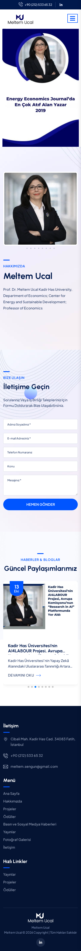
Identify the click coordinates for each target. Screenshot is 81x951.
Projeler (9, 809)
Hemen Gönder (40, 504)
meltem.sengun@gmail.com (34, 766)
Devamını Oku (21, 675)
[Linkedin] (61, 5)
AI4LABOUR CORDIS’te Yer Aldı (39, 645)
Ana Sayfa (11, 793)
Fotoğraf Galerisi (17, 839)
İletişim (9, 847)
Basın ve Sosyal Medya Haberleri (29, 824)
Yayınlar (9, 832)
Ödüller (9, 816)
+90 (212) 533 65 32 (38, 4)
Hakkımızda (12, 801)
